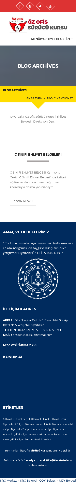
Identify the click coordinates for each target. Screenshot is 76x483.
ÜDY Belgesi (67, 480)
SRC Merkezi (8, 480)
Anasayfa (34, 98)
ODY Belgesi (47, 480)
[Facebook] (20, 6)
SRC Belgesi (28, 480)
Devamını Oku (23, 201)
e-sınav (32, 434)
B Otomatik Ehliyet (39, 419)
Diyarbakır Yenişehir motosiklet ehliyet (31, 429)
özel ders (29, 439)
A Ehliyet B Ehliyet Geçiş (15, 419)
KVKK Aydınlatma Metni (20, 344)
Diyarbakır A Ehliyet (13, 424)
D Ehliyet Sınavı (58, 419)
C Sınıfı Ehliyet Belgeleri (38, 154)
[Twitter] (40, 6)
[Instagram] (30, 6)
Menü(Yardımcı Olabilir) (51, 39)
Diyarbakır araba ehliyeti (38, 424)
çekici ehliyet (17, 439)
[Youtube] (50, 6)
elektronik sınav (44, 434)
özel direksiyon (43, 439)
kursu (57, 434)
